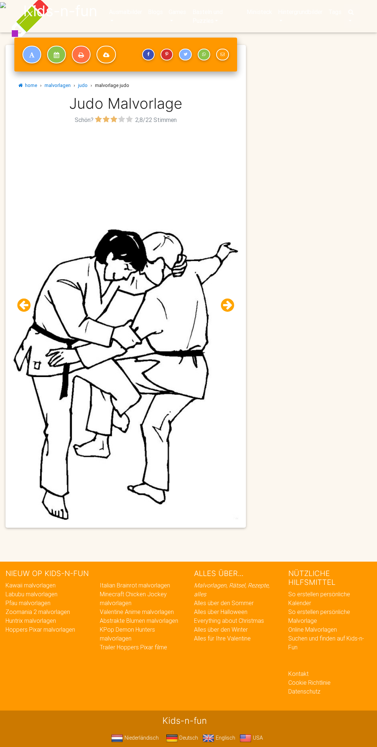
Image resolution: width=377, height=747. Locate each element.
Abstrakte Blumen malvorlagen (139, 620)
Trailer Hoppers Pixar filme (133, 647)
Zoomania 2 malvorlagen (38, 611)
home (30, 85)
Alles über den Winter (221, 629)
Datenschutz (304, 691)
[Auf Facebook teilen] (148, 54)
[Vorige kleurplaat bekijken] (26, 305)
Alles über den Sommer (224, 603)
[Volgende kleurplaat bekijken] (224, 305)
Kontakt (298, 673)
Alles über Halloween (220, 611)
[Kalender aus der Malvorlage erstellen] (56, 54)
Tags (334, 11)
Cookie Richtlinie (309, 682)
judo (83, 85)
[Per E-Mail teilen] (222, 54)
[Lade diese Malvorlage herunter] (106, 54)
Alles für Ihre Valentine (222, 638)
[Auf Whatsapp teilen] (204, 54)
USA (257, 737)
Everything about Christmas (229, 620)
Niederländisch (141, 737)
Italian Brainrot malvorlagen (135, 585)
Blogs (155, 11)
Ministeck (259, 11)
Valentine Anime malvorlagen (137, 611)
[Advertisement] (126, 177)
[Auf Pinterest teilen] (167, 54)
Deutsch (188, 737)
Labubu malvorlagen (31, 594)
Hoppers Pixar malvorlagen (40, 629)
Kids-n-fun (60, 11)
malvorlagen (58, 85)
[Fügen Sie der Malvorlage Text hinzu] (31, 54)
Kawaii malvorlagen (31, 585)
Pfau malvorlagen (28, 603)
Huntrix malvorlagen (31, 620)
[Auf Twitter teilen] (185, 54)
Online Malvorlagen (312, 629)
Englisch (224, 737)
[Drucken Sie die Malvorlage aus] (81, 54)
